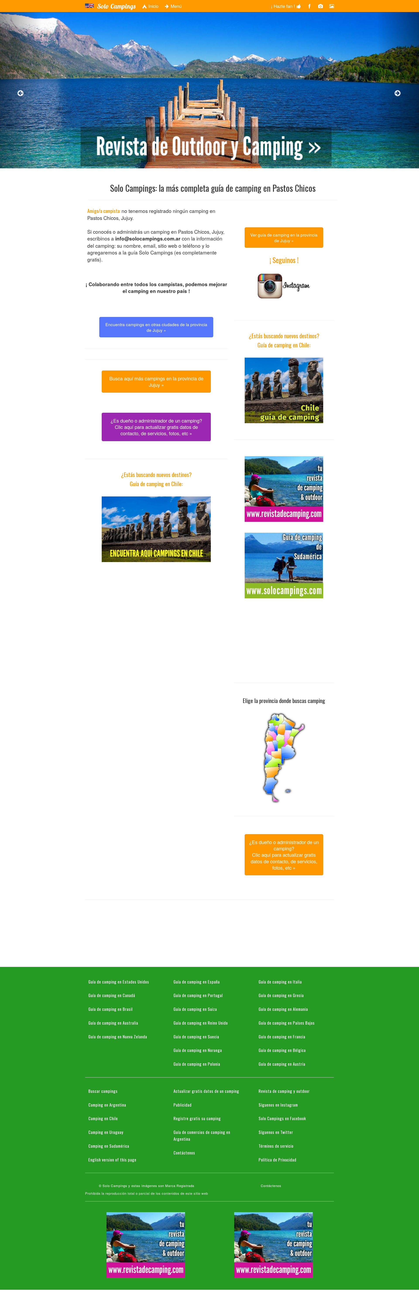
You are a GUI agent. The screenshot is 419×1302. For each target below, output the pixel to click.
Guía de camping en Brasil (110, 1009)
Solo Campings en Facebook (282, 1118)
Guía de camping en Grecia (281, 995)
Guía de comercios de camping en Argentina (201, 1135)
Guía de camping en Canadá (111, 995)
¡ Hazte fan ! (283, 6)
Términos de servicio (276, 1146)
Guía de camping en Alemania (283, 1009)
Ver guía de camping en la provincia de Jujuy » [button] (284, 237)
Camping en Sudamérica (108, 1146)
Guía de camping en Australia (113, 1023)
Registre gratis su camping (197, 1118)
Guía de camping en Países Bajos (287, 1023)
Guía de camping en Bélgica (282, 1050)
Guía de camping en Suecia (196, 1036)
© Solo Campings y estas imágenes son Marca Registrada (146, 1185)
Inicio (152, 6)
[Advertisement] (156, 603)
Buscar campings (103, 1091)
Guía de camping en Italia (280, 981)
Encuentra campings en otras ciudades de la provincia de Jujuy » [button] (156, 327)
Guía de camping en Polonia (196, 1064)
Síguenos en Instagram (278, 1105)
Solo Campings (116, 6)
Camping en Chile (103, 1118)
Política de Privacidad (277, 1159)
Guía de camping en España (196, 981)
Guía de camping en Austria (282, 1064)
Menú (175, 6)
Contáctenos (184, 1152)
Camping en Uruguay (106, 1132)
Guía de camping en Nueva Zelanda (117, 1036)
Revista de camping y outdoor (284, 1091)
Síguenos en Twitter (276, 1132)
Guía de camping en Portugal (198, 995)
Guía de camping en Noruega (197, 1050)
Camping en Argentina (107, 1105)
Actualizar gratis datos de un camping (206, 1091)
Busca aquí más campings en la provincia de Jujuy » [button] (156, 381)
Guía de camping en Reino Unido (200, 1023)
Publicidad (182, 1105)
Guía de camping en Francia (282, 1036)
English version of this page (112, 1159)
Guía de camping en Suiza (195, 1009)
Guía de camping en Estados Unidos (118, 981)
